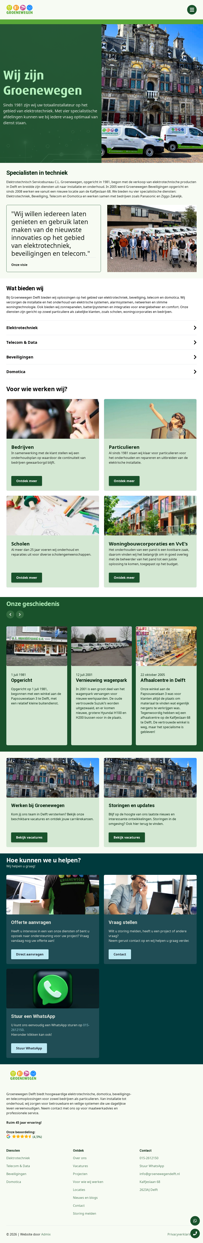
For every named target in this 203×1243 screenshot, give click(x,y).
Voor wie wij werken (88, 1182)
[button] (10, 614)
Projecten (80, 1174)
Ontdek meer (26, 481)
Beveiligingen (16, 1174)
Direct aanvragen (30, 954)
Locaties (79, 1190)
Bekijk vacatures (29, 837)
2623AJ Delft (149, 1190)
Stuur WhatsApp (29, 1048)
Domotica (13, 1182)
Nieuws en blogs (85, 1197)
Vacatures (80, 1166)
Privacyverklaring (180, 1234)
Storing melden (84, 1213)
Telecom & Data (18, 1166)
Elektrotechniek (18, 1158)
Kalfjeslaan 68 (150, 1182)
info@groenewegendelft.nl (160, 1174)
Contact (120, 954)
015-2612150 (149, 1158)
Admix (46, 1234)
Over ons (80, 1158)
